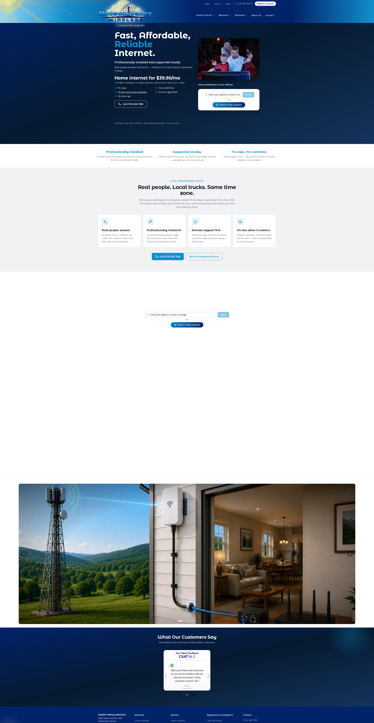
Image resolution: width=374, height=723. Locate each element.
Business (223, 15)
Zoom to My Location (231, 104)
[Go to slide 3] (185, 621)
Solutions (240, 15)
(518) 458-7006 (244, 3)
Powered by (181, 695)
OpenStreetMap (268, 405)
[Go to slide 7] (195, 621)
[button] (213, 373)
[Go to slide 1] (178, 621)
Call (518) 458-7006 (132, 104)
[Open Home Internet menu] (214, 15)
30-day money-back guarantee (132, 92)
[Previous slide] (24, 554)
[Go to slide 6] (192, 621)
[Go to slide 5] (190, 621)
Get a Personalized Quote (204, 256)
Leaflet (256, 405)
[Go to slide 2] (182, 621)
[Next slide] (350, 554)
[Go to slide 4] (188, 621)
